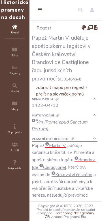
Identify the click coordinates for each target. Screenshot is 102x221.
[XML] (95, 28)
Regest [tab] (44, 28)
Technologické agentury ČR (69, 215)
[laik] (90, 28)
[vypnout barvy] (84, 28)
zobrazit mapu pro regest (60, 87)
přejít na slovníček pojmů (60, 94)
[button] (80, 10)
